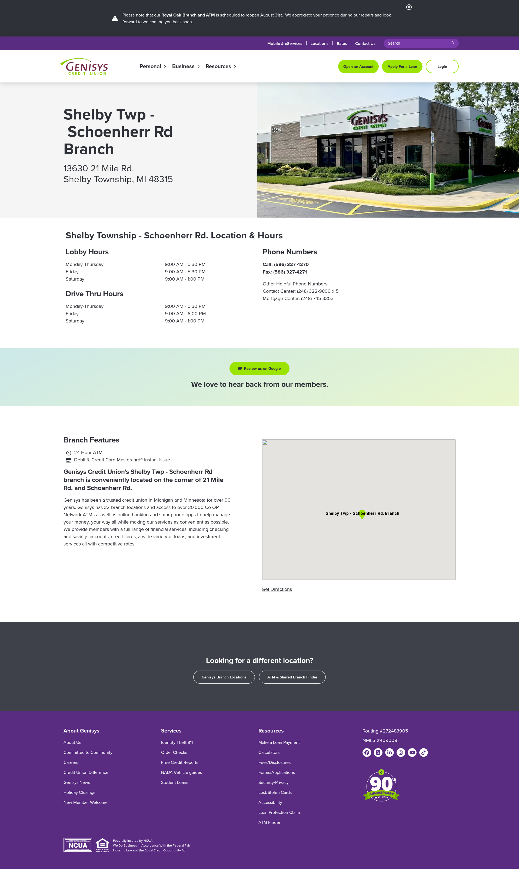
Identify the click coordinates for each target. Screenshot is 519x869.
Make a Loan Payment (279, 742)
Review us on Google (266, 369)
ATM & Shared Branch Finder (292, 677)
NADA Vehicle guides (181, 772)
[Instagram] (401, 752)
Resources (218, 66)
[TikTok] (423, 752)
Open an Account (358, 66)
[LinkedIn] (389, 752)
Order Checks (174, 752)
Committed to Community (88, 752)
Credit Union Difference (86, 772)
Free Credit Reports (179, 762)
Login (442, 66)
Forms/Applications (276, 772)
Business (183, 66)
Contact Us (365, 43)
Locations (319, 43)
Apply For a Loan (402, 66)
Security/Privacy (273, 782)
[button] (362, 514)
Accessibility (270, 802)
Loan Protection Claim (279, 812)
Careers (71, 762)
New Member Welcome (86, 802)
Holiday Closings (79, 792)
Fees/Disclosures (274, 762)
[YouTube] (412, 752)
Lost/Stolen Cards (275, 792)
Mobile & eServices (284, 43)
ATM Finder (269, 822)
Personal (150, 66)
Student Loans (174, 782)
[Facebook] (366, 752)
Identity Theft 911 (177, 742)
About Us (72, 742)
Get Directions (277, 589)
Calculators (269, 752)
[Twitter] (378, 752)
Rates (342, 43)
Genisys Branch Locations (224, 677)
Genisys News (77, 782)
